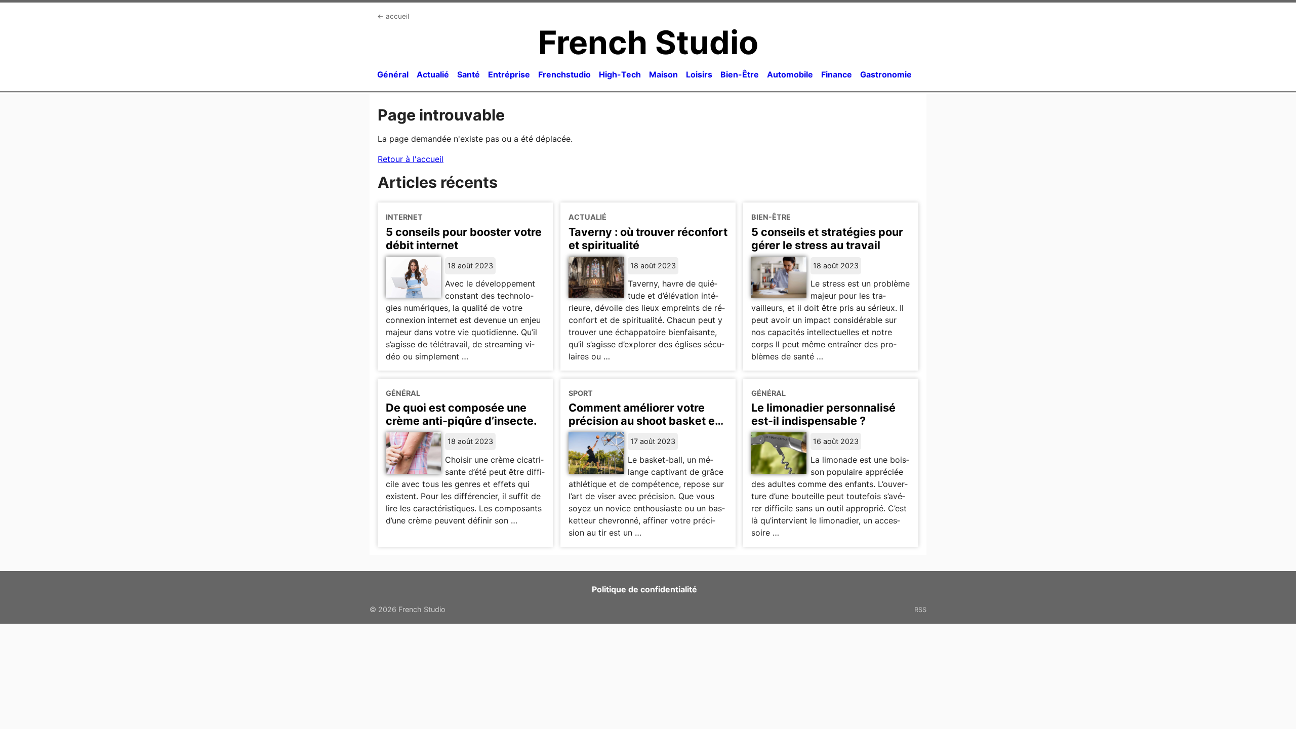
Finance (836, 74)
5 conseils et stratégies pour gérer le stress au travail (827, 238)
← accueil (393, 16)
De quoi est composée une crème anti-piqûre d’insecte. (461, 414)
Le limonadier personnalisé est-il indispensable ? (823, 414)
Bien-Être (739, 74)
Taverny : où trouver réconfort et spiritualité (648, 238)
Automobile (790, 74)
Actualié (433, 74)
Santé (468, 74)
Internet (404, 217)
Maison (663, 74)
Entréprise (509, 74)
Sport (581, 393)
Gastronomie (886, 74)
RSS (920, 609)
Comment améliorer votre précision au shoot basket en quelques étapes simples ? (645, 420)
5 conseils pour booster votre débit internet (464, 238)
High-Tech (620, 74)
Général (393, 74)
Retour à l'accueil (410, 159)
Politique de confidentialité (644, 589)
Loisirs (699, 74)
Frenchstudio (564, 74)
